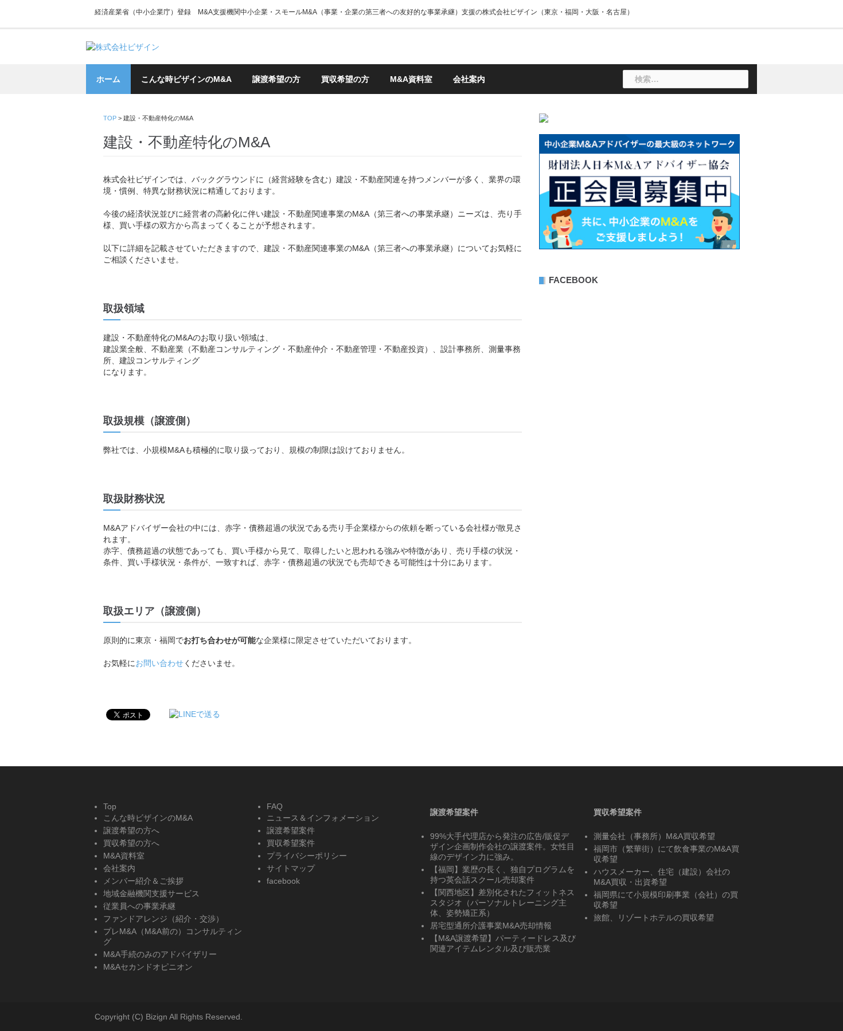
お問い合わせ (697, 60)
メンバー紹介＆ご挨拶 (143, 880)
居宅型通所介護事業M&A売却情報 (491, 925)
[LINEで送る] (194, 714)
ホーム (108, 79)
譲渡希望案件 (291, 830)
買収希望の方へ (131, 843)
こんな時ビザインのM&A (186, 79)
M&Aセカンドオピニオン (148, 966)
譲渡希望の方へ (131, 830)
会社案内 (469, 79)
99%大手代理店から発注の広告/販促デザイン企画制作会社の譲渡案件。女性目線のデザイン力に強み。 (502, 846)
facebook (283, 880)
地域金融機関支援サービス (151, 893)
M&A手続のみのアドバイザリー (160, 954)
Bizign (156, 1016)
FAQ (275, 806)
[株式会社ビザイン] (122, 46)
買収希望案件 (291, 843)
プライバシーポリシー (307, 855)
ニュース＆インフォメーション (323, 817)
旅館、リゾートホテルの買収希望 (654, 917)
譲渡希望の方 (276, 79)
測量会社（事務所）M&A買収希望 (654, 836)
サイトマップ (291, 868)
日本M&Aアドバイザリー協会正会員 (577, 60)
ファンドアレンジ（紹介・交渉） (163, 918)
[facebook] (718, 15)
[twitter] (739, 15)
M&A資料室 (411, 79)
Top (109, 806)
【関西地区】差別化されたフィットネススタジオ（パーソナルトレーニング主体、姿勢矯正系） (502, 903)
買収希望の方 (345, 79)
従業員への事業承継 (139, 906)
